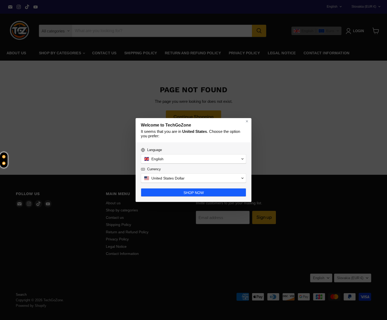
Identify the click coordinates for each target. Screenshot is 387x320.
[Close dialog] (247, 121)
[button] (193, 159)
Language (154, 150)
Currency (154, 169)
